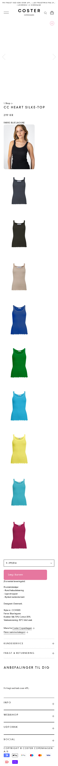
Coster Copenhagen (22, 628)
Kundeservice (13, 644)
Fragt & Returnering (19, 653)
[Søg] (45, 12)
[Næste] (54, 57)
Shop (7, 103)
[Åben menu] (6, 13)
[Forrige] (3, 57)
